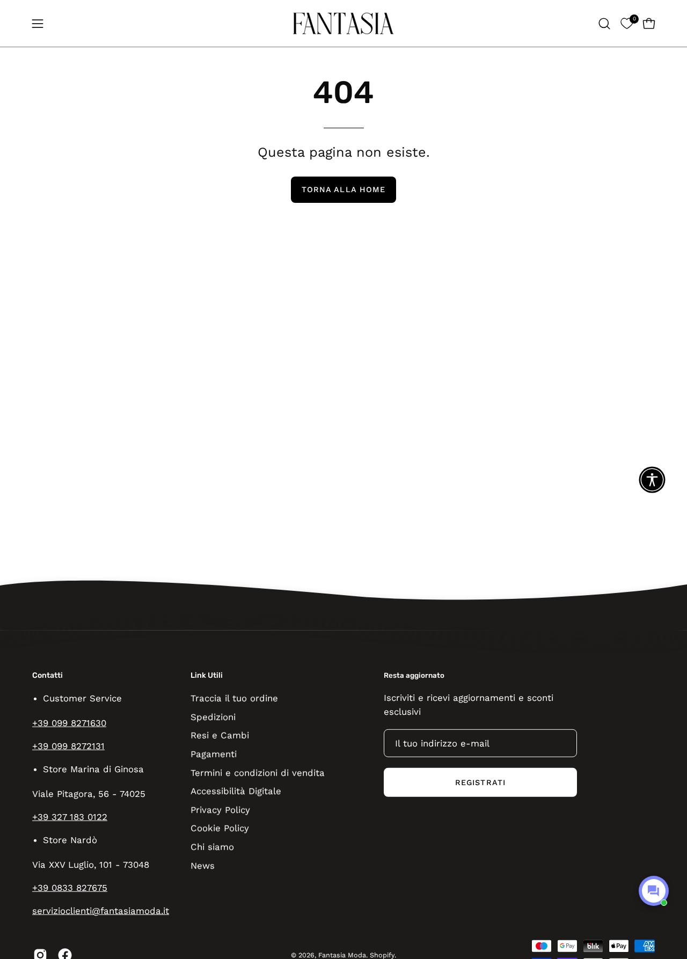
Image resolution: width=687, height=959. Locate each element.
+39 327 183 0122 (69, 816)
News (203, 865)
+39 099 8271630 (69, 723)
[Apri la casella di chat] (654, 891)
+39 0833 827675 (69, 887)
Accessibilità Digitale (236, 791)
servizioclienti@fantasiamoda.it (100, 910)
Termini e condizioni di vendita (258, 772)
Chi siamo (212, 846)
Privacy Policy (220, 809)
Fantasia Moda (342, 955)
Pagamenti (214, 753)
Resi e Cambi (220, 735)
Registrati (480, 782)
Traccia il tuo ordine (234, 697)
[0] (626, 23)
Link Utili (207, 675)
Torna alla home (343, 189)
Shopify (382, 955)
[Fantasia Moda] (343, 23)
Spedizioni (213, 716)
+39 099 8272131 (68, 746)
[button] (604, 23)
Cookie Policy (220, 828)
